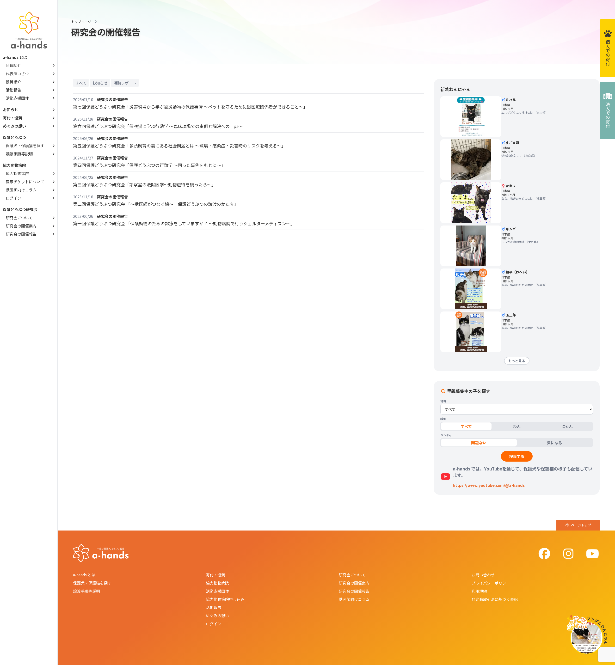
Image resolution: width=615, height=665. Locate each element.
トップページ (81, 21)
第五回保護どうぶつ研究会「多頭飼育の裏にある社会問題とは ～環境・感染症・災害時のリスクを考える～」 (179, 145)
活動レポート (124, 83)
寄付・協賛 (12, 118)
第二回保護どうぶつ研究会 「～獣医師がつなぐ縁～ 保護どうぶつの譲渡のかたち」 (155, 204)
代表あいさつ (17, 73)
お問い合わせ (483, 575)
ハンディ (446, 435)
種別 (443, 419)
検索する (516, 456)
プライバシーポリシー (491, 583)
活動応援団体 (17, 98)
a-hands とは (84, 575)
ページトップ (581, 525)
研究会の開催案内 (21, 226)
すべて (80, 83)
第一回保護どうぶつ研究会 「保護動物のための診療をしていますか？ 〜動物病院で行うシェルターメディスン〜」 (184, 223)
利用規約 (479, 591)
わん (517, 426)
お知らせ (10, 109)
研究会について (19, 217)
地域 (443, 401)
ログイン (13, 198)
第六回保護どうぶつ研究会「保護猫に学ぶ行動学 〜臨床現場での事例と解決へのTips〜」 (160, 126)
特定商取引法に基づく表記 (495, 599)
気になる (554, 442)
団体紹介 (13, 65)
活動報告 (13, 90)
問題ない (478, 442)
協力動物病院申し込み (225, 599)
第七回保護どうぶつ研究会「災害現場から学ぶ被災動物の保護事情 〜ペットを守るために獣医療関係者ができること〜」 (190, 107)
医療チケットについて (25, 181)
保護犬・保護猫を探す (25, 145)
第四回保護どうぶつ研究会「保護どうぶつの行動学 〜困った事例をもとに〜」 (149, 165)
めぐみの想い (14, 126)
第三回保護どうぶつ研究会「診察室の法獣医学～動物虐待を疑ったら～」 (144, 184)
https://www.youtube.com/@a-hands (489, 485)
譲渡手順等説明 (19, 154)
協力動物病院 (17, 173)
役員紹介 (13, 82)
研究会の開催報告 (21, 234)
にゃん (567, 426)
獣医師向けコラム (21, 190)
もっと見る (516, 360)
